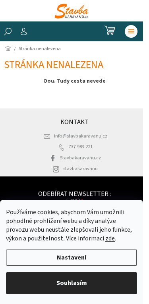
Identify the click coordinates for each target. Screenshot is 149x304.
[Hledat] (8, 31)
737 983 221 (81, 146)
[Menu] (131, 31)
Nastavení (71, 257)
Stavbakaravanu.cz (80, 157)
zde (110, 238)
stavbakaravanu (80, 168)
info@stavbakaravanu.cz (80, 135)
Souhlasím (71, 283)
